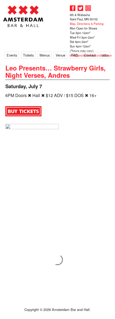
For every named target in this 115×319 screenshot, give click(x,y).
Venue (60, 55)
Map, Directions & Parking (86, 23)
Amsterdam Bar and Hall (23, 16)
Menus (45, 55)
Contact (90, 55)
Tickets (28, 55)
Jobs (105, 55)
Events (12, 55)
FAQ (74, 55)
